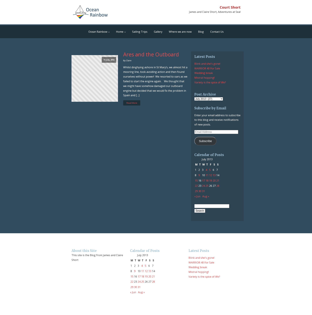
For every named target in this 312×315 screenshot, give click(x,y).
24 (203, 186)
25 (207, 186)
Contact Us (217, 31)
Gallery (158, 31)
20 (214, 180)
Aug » (205, 196)
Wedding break (203, 73)
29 (196, 191)
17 (203, 180)
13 (214, 175)
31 (203, 191)
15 (196, 180)
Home (119, 31)
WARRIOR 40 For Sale (207, 68)
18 (207, 180)
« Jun (197, 196)
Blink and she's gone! (207, 64)
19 (210, 180)
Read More (131, 102)
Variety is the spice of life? (210, 82)
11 (207, 175)
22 (196, 186)
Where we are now (180, 31)
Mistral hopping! (204, 77)
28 (217, 186)
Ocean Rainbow (97, 31)
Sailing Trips (139, 31)
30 (199, 191)
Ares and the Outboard (151, 54)
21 (217, 180)
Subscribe (205, 141)
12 (210, 175)
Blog (201, 31)
